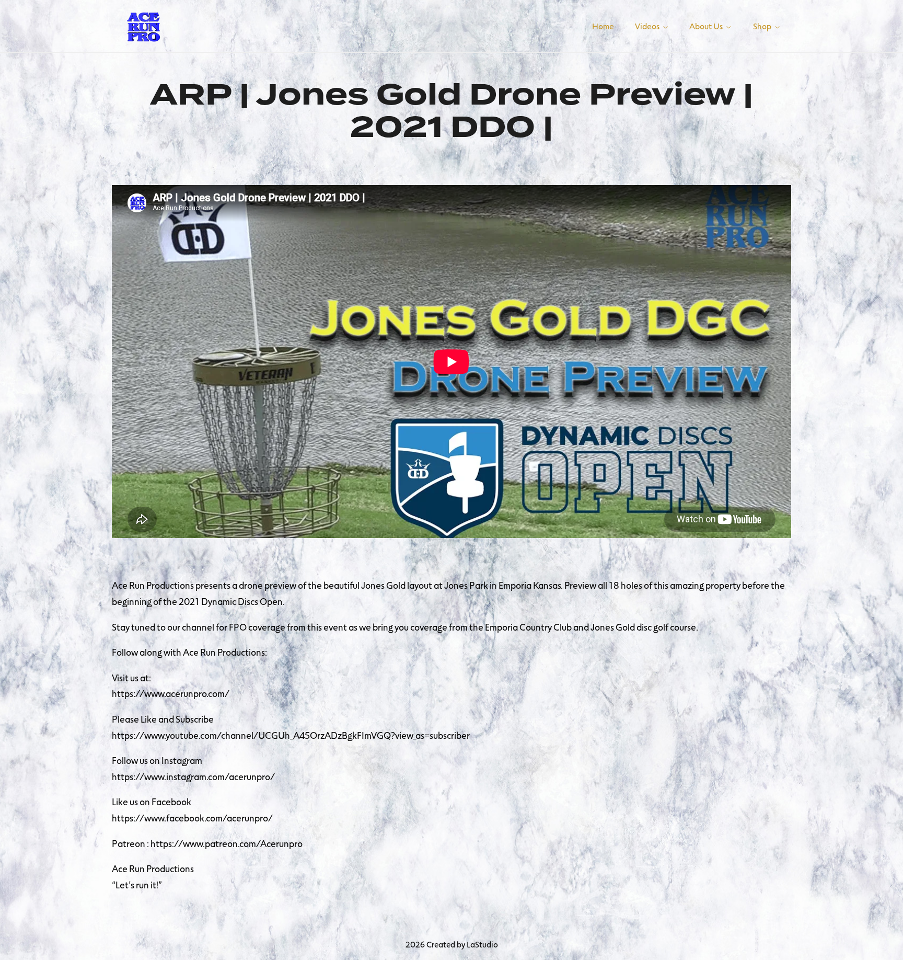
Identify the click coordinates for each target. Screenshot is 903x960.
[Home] (143, 24)
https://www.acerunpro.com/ (170, 693)
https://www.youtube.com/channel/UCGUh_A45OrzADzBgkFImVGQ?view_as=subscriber (291, 735)
